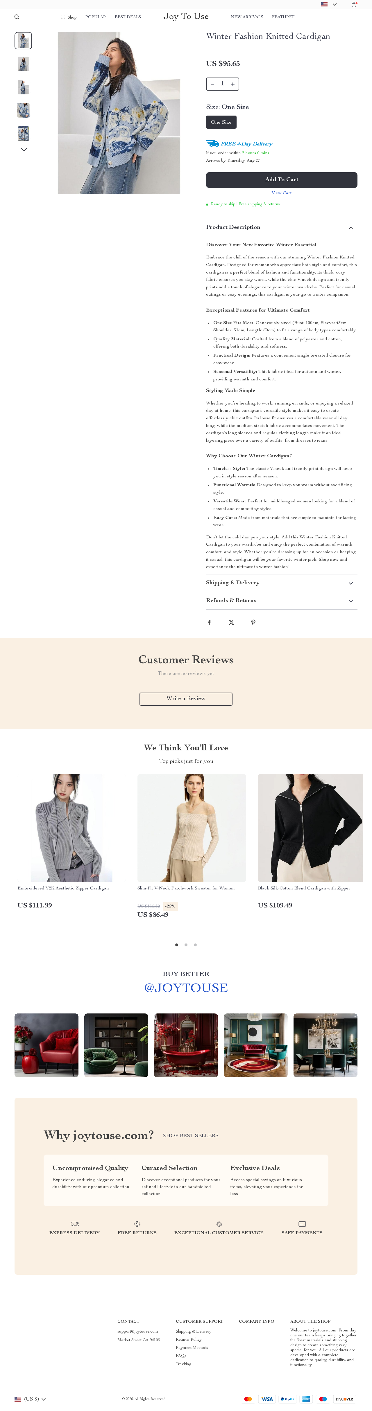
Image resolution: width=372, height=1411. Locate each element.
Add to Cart (281, 180)
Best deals (128, 17)
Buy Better (186, 974)
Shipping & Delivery (193, 1332)
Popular (95, 17)
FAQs (181, 1356)
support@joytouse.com (137, 1332)
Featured (284, 17)
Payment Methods (192, 1348)
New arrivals (247, 17)
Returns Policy (189, 1340)
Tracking (183, 1364)
